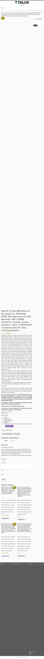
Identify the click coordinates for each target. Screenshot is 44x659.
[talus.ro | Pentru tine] (22, 2)
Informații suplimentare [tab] (8, 434)
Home (2, 13)
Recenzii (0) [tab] (16, 434)
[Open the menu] (2, 8)
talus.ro (20, 657)
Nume (2, 469)
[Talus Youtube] (40, 8)
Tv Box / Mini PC (8, 13)
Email (2, 474)
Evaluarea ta (3, 458)
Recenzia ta (3, 462)
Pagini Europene (27, 657)
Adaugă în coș (9, 426)
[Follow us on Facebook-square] (41, 8)
